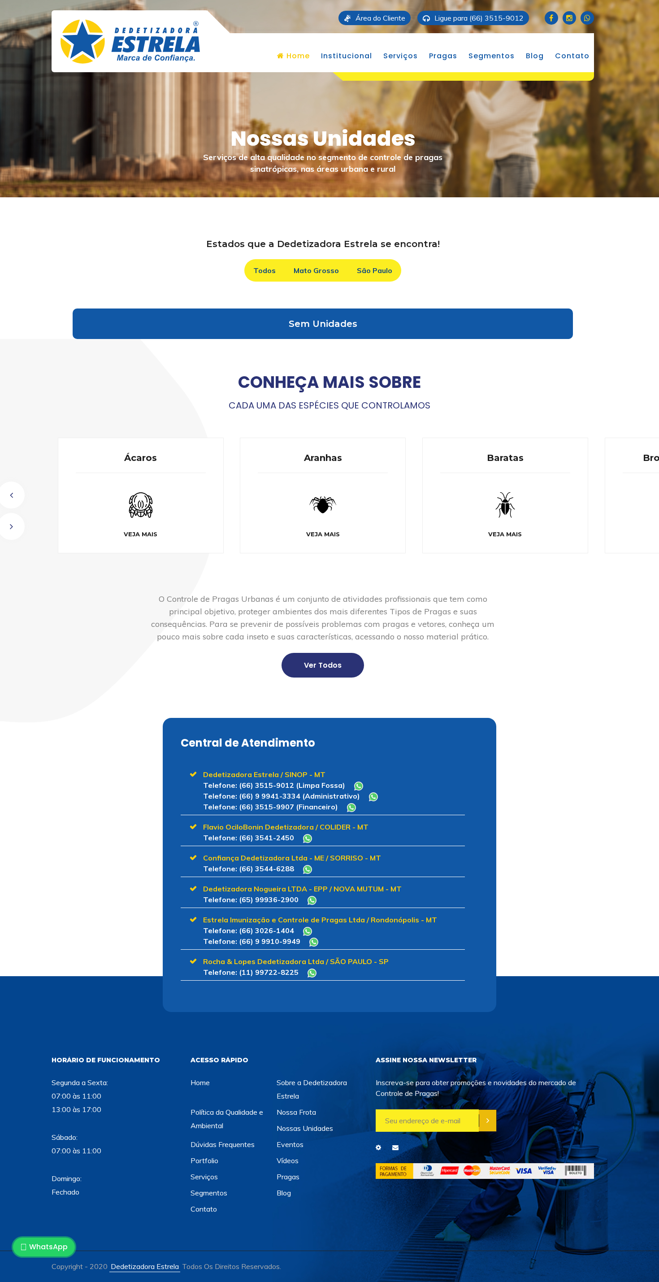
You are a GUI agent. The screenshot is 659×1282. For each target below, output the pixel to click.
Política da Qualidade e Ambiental (227, 1119)
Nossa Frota (296, 1112)
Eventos (290, 1144)
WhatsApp (48, 1247)
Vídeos (288, 1160)
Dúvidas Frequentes (223, 1144)
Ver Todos (323, 665)
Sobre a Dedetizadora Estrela (312, 1089)
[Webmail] (395, 1147)
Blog (535, 56)
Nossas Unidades (305, 1128)
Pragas (443, 56)
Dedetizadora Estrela (145, 1266)
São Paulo (374, 270)
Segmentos (491, 56)
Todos (264, 270)
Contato (572, 56)
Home (297, 56)
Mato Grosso (316, 270)
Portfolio (204, 1160)
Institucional (346, 56)
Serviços (400, 56)
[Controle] (378, 1147)
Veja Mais (165, 534)
